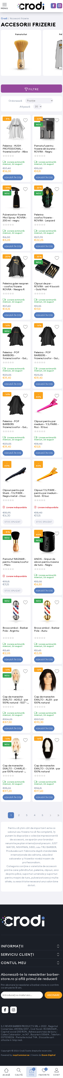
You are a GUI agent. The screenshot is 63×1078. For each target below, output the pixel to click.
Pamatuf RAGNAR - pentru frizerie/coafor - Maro (16, 561)
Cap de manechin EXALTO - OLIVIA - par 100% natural (47, 768)
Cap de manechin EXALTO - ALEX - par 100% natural (46, 699)
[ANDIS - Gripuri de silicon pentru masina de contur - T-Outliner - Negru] (47, 543)
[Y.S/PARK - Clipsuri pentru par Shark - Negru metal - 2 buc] (16, 474)
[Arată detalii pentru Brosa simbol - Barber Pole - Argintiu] (16, 612)
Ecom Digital (48, 1055)
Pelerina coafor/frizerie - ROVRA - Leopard (44, 217)
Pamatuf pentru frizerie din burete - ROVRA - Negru (45, 148)
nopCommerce (21, 1055)
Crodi (4, 18)
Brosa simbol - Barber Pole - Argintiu (15, 629)
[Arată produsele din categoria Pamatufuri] (21, 56)
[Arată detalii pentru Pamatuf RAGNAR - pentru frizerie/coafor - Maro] (16, 543)
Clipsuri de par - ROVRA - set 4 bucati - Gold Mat (46, 286)
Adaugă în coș (12, 177)
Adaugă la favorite (25, 120)
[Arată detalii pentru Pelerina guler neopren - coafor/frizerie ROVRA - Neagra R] (16, 267)
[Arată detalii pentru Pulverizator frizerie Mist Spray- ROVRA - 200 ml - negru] (16, 198)
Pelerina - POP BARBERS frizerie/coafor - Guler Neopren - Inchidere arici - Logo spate (15, 424)
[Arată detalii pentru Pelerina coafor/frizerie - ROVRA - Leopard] (47, 198)
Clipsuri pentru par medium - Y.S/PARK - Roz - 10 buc (46, 424)
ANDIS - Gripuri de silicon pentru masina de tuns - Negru (46, 561)
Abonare (53, 995)
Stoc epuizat (13, 522)
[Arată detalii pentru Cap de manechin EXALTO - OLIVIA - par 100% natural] (47, 749)
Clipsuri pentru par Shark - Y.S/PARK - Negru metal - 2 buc (14, 493)
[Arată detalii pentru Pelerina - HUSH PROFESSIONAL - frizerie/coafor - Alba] (16, 130)
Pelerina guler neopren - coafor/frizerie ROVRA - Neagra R (15, 286)
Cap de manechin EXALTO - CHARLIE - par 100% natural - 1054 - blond (14, 768)
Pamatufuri (21, 34)
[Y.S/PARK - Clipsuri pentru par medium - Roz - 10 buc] (47, 405)
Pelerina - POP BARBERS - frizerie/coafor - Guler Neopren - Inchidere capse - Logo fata (15, 355)
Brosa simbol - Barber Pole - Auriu (46, 629)
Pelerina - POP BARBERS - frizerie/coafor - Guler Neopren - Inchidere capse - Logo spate (47, 355)
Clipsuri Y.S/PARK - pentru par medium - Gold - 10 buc (46, 493)
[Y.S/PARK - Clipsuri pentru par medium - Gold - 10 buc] (47, 474)
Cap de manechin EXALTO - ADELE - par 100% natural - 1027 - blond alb (15, 699)
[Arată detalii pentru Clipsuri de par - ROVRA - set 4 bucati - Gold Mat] (47, 267)
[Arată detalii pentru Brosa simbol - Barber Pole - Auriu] (47, 612)
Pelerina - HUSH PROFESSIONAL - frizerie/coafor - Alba (15, 148)
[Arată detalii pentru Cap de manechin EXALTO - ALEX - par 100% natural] (47, 681)
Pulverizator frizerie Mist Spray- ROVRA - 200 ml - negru (15, 217)
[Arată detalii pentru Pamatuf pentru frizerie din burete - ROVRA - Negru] (47, 130)
